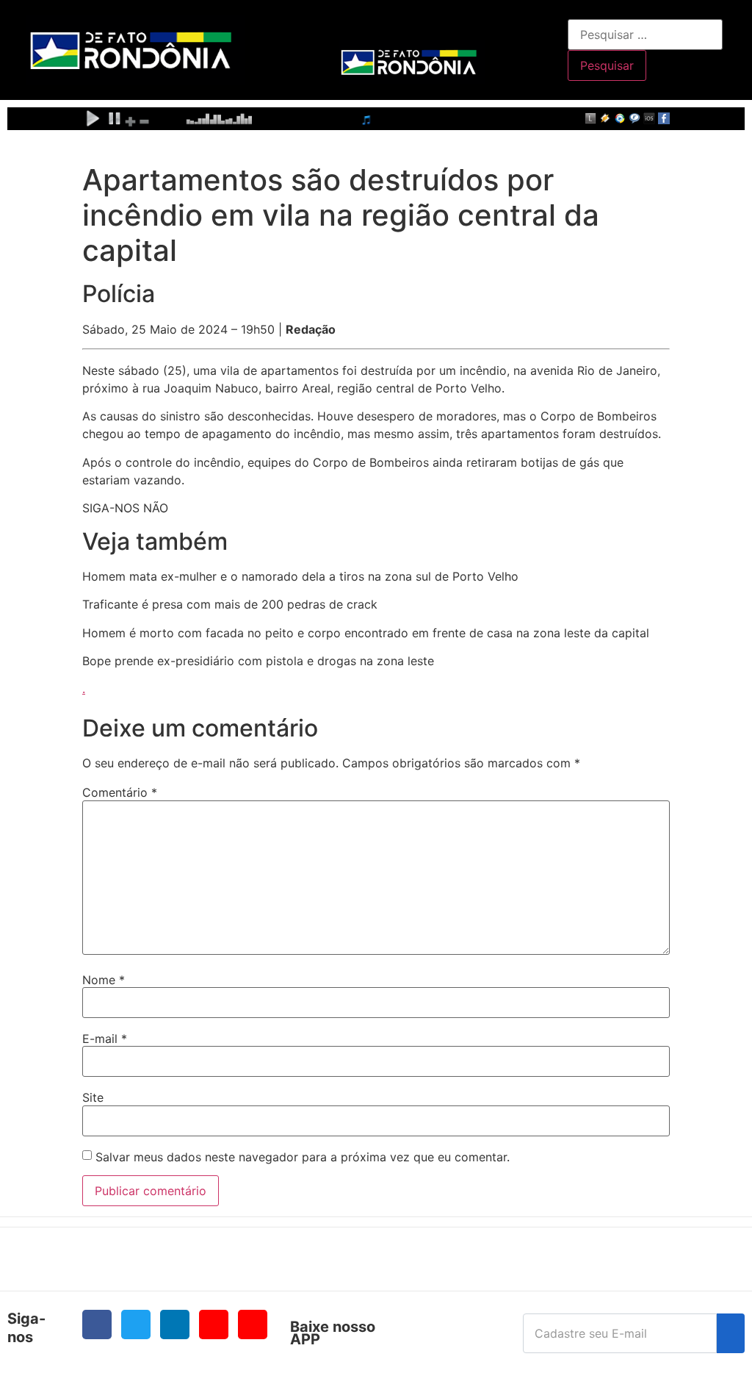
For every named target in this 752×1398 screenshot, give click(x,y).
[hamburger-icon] (551, 26)
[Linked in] (174, 1324)
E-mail (104, 1038)
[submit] (731, 1333)
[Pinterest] (252, 1324)
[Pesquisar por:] (645, 34)
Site (93, 1097)
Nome (103, 980)
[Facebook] (97, 1324)
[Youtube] (213, 1324)
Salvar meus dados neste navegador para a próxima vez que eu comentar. (302, 1157)
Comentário (119, 792)
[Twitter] (136, 1324)
